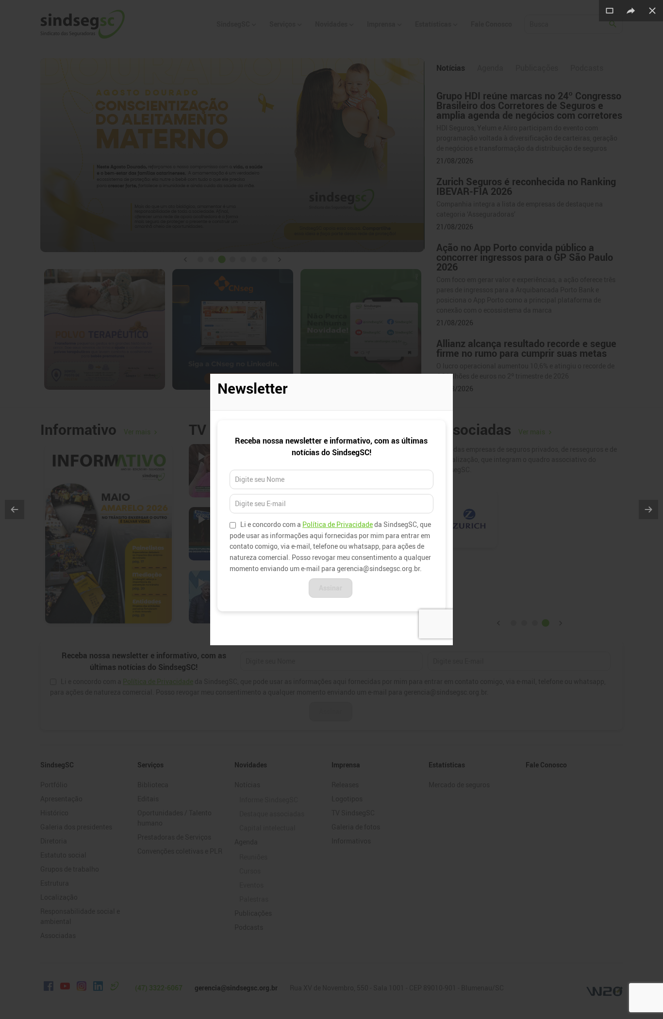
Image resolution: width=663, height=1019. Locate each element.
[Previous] (14, 509)
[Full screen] (609, 10)
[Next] (648, 509)
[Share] (631, 10)
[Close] (652, 10)
